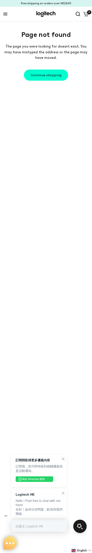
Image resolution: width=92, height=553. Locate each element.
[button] (81, 550)
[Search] (78, 14)
